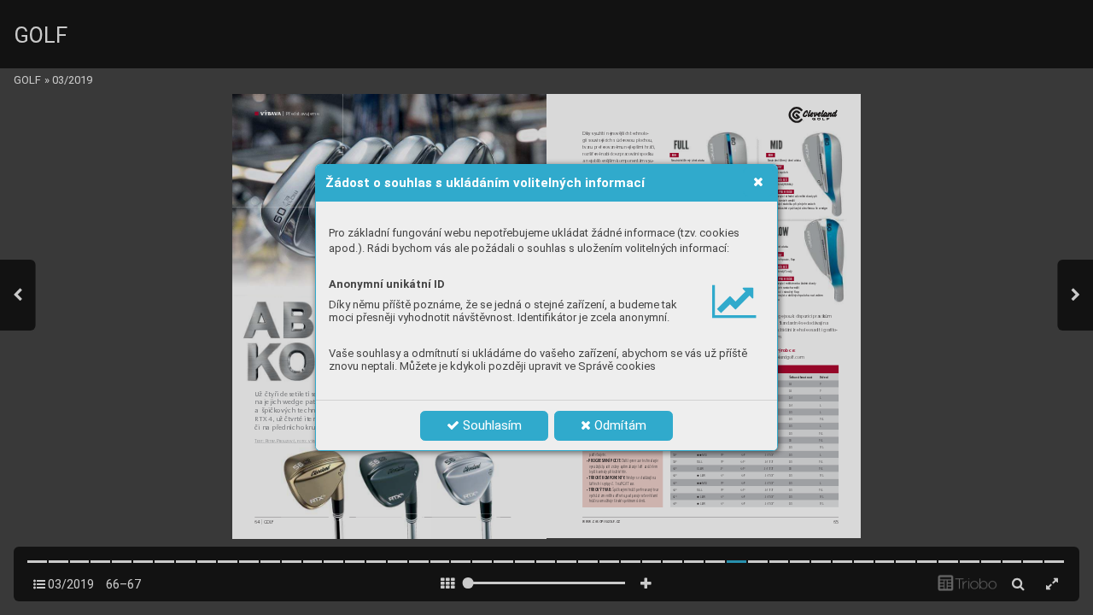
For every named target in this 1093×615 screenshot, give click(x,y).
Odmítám (618, 425)
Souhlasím (490, 425)
